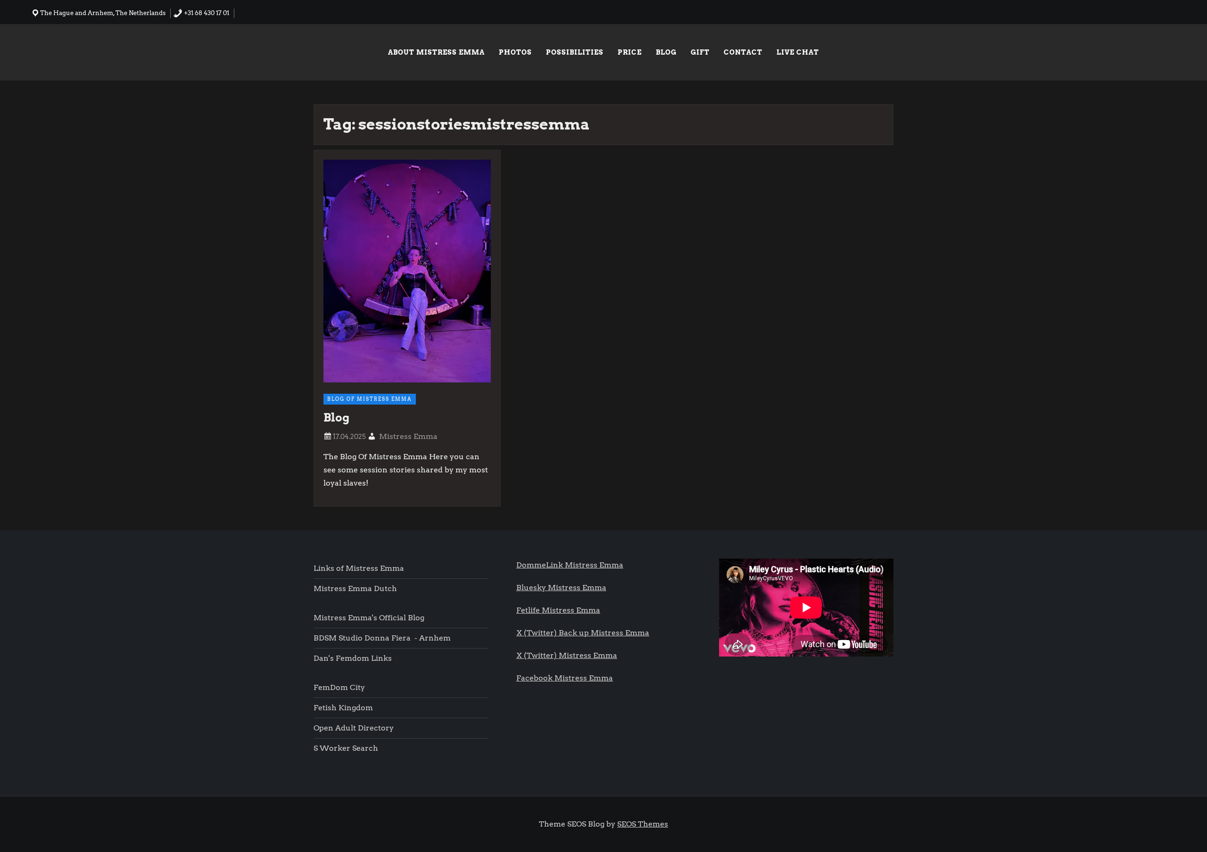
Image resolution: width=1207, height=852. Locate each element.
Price (630, 52)
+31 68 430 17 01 (205, 12)
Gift (700, 52)
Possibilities (575, 52)
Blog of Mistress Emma (369, 399)
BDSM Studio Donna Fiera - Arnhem (382, 637)
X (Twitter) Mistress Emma (566, 655)
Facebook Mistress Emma (564, 677)
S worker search (346, 748)
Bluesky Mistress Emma (561, 587)
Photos (515, 52)
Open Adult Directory (354, 727)
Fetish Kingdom (344, 707)
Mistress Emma (408, 436)
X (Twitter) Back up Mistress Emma (582, 632)
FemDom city (339, 687)
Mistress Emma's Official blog (369, 617)
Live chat (798, 52)
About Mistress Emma (436, 52)
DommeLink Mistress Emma (569, 564)
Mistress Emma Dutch (355, 588)
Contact (743, 52)
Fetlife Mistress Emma (558, 610)
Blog (666, 52)
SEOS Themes (642, 824)
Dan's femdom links (353, 658)
